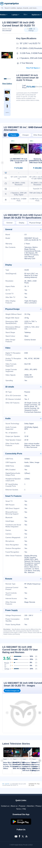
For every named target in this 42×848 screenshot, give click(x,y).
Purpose (22, 806)
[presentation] (7, 712)
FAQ (24, 809)
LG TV (7, 784)
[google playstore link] (21, 824)
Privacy (38, 806)
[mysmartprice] (9, 4)
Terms (18, 809)
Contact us (5, 806)
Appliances (36, 15)
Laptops (15, 15)
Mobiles (3, 15)
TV (25, 15)
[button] (2, 8)
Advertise (30, 806)
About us (14, 806)
